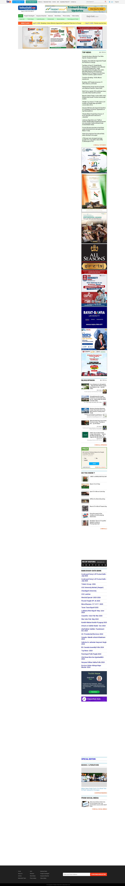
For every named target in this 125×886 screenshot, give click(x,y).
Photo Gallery (66, 16)
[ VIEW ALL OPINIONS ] (101, 445)
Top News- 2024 (87, 651)
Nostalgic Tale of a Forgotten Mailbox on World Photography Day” (98, 522)
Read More (94, 692)
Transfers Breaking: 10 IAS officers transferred (92, 78)
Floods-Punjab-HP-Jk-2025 (90, 601)
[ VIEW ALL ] (104, 528)
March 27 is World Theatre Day (98, 506)
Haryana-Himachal (41, 16)
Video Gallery (75, 16)
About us (40, 1)
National (50, 16)
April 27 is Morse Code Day (97, 491)
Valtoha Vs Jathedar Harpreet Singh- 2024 (94, 643)
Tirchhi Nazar (30, 19)
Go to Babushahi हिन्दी (31, 1)
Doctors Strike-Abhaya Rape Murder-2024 (91, 666)
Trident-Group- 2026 (88, 584)
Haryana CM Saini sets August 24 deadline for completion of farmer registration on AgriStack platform (94, 109)
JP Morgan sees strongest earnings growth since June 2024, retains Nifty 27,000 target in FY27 (92, 140)
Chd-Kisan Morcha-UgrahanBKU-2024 (92, 658)
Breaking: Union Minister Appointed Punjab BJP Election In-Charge (41, 23)
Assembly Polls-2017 (65, 1)
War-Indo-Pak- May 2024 (90, 619)
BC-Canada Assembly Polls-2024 (92, 647)
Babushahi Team (47, 1)
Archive (54, 1)
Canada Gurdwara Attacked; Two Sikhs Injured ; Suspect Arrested (93, 57)
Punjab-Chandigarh (29, 16)
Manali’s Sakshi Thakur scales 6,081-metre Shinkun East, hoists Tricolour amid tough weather (94, 97)
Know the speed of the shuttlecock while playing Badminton (97, 515)
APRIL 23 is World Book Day (97, 499)
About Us (20, 873)
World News (58, 16)
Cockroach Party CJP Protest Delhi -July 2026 (93, 575)
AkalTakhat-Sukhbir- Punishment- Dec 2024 (93, 630)
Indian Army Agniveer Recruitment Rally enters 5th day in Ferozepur (93, 134)
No (97, 458)
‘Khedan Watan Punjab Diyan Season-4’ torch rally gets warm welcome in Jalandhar (93, 115)
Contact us (73, 1)
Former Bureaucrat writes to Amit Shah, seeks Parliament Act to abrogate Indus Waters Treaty (93, 129)
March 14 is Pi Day (95, 484)
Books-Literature (60, 19)
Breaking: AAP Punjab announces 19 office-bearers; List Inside (92, 82)
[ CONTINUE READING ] (101, 793)
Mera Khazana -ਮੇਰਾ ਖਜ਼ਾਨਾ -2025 (92, 604)
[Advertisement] (94, 544)
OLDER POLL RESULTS (100, 467)
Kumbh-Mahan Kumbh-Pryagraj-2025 (94, 622)
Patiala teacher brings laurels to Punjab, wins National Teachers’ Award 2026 (97, 23)
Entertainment (51, 19)
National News (43, 871)
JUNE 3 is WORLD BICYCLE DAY (98, 476)
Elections (32, 873)
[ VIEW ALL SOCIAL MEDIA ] (99, 809)
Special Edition (88, 759)
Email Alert (22, 19)
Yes (85, 458)
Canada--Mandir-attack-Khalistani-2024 (93, 638)
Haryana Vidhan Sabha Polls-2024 (93, 662)
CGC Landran (85, 594)
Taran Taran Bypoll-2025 (89, 607)
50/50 (85, 460)
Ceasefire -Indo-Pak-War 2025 (91, 616)
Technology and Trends (72, 19)
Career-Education (41, 19)
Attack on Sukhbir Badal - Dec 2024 (93, 626)
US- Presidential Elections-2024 (92, 634)
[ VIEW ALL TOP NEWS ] (100, 145)
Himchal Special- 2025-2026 (91, 597)
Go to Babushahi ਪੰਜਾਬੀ (18, 1)
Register (117, 1)
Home (20, 16)
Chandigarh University (88, 591)
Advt (58, 1)
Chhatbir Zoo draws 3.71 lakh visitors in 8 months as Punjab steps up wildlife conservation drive (93, 103)
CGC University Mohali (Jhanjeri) (92, 587)
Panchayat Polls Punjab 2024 (91, 654)
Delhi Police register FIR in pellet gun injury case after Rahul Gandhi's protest (94, 92)
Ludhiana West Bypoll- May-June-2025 (93, 611)
